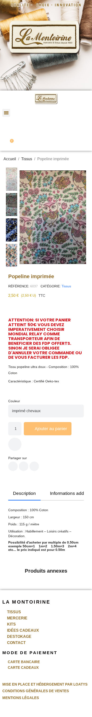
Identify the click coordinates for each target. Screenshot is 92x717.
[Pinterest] (34, 466)
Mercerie (17, 618)
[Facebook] (13, 466)
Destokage (19, 637)
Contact (16, 643)
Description (24, 493)
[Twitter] (23, 466)
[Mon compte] (8, 128)
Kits (11, 624)
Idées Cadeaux (23, 630)
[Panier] (10, 143)
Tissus (66, 286)
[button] (48, 114)
